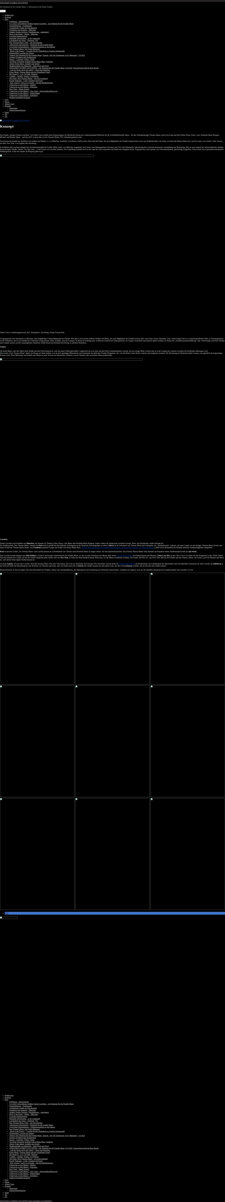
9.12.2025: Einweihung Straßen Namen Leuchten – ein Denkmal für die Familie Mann (41, 24)
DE (6, 115)
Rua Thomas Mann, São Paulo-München (24, 49)
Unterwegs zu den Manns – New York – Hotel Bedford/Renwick (33, 91)
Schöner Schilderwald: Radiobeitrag (22, 57)
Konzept (8, 17)
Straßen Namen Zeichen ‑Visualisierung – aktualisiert (29, 32)
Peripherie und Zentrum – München (22, 30)
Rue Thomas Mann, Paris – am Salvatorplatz (25, 43)
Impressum (13, 108)
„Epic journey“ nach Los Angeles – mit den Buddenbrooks (31, 83)
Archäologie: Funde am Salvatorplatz (23, 28)
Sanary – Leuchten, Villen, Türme (22, 60)
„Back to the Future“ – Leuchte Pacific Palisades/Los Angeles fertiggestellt (37, 51)
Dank (7, 112)
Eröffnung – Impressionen (19, 22)
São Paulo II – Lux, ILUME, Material (23, 74)
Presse (7, 102)
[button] (6, 914)
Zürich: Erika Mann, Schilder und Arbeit (24, 64)
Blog (6, 19)
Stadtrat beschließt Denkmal (19, 98)
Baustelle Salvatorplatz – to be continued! (24, 38)
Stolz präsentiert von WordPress (40, 1201)
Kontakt (8, 106)
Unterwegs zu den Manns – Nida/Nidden (24, 93)
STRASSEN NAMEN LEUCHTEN (14, 3)
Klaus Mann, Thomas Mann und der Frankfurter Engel (29, 72)
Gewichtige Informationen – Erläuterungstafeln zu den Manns (32, 47)
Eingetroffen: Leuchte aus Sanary (21, 53)
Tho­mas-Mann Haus (124, 556)
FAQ (6, 100)
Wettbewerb (9, 15)
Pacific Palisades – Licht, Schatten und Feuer (26, 81)
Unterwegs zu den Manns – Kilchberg (23, 95)
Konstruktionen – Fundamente (20, 26)
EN (6, 117)
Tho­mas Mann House (127, 564)
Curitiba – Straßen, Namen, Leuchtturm (24, 76)
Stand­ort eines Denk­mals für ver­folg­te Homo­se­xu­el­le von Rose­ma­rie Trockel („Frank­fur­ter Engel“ (117, 548)
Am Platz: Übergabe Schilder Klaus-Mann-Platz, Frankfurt (31, 62)
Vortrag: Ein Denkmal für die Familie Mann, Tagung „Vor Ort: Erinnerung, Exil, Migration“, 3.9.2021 (47, 55)
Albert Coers (9, 104)
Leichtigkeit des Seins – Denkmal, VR (23, 41)
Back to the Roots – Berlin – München (23, 34)
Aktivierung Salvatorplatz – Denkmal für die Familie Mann (31, 45)
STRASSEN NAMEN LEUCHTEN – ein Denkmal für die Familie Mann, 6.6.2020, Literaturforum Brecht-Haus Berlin (54, 68)
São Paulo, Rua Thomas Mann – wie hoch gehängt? (28, 79)
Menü (3, 11)
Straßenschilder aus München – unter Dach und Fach (29, 66)
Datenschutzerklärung (17, 110)
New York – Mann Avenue (19, 89)
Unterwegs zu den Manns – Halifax (22, 85)
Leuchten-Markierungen (18, 36)
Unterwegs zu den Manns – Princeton (23, 87)
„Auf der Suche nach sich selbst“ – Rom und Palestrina (29, 70)
